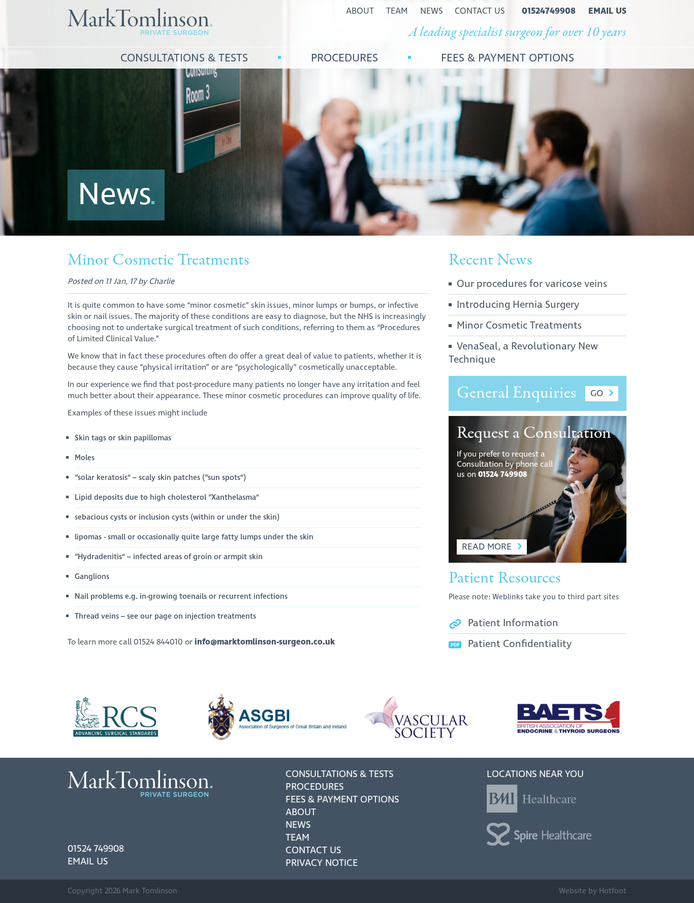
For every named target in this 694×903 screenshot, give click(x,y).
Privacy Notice (322, 863)
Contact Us (313, 850)
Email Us (88, 861)
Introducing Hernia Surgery (518, 305)
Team (297, 837)
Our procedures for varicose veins (532, 284)
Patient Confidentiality (520, 644)
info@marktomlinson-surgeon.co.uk (265, 642)
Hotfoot (612, 891)
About (301, 812)
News (298, 825)
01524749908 (549, 11)
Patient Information (513, 623)
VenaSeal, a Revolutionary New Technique (523, 353)
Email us (607, 11)
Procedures (314, 787)
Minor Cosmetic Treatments (519, 325)
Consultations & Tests (339, 774)
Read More (487, 546)
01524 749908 (502, 474)
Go (596, 393)
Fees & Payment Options (342, 799)
